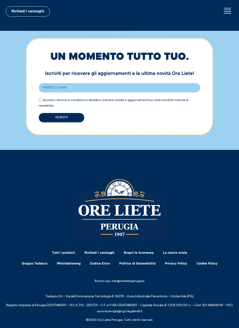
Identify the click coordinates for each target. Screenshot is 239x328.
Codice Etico (100, 264)
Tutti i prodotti (63, 253)
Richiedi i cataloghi (99, 253)
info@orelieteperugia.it (128, 281)
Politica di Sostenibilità (137, 264)
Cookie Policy (207, 264)
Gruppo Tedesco (34, 264)
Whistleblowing (69, 264)
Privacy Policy (176, 264)
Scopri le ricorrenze (139, 253)
